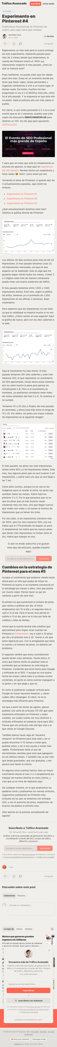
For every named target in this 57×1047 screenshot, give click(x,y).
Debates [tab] (28, 929)
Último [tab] (19, 929)
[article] (28, 944)
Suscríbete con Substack (30, 1000)
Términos (43, 1032)
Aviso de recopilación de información (33, 1009)
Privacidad (35, 1032)
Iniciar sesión (48, 4)
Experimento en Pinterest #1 (22, 194)
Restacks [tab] (21, 895)
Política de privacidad (29, 1012)
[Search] (52, 929)
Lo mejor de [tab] (9, 929)
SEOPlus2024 (9, 124)
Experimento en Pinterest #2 (22, 198)
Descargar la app (39, 1039)
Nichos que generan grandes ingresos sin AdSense (18, 938)
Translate (8, 11)
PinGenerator (21, 633)
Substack (17, 1044)
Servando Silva (14, 35)
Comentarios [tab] (9, 895)
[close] (49, 950)
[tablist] (14, 895)
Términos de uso (33, 1006)
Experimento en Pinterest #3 (22, 203)
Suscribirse (35, 4)
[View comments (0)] (14, 43)
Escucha (50, 36)
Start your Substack (21, 1039)
